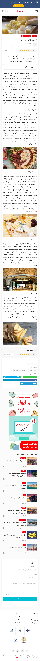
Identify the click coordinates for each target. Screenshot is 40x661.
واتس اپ (34, 377)
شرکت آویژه (18, 657)
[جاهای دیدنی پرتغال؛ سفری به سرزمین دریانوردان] (32, 485)
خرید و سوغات (32, 370)
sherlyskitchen (32, 364)
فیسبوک (34, 380)
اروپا (35, 36)
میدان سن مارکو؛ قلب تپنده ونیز (17, 547)
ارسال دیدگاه (20, 598)
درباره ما (36, 617)
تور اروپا (18, 614)
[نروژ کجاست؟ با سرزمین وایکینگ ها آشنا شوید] (32, 498)
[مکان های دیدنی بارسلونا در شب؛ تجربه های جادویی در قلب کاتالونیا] (32, 473)
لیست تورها (19, 6)
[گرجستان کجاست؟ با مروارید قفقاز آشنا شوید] (32, 461)
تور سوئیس (23, 87)
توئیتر (17, 377)
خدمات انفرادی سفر (15, 623)
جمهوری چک (22, 520)
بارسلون (23, 470)
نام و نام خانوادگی (32, 566)
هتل (19, 620)
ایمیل (35, 574)
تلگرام (34, 383)
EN (7, 11)
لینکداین (17, 380)
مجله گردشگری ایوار (33, 623)
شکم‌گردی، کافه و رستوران (20, 370)
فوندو (35, 211)
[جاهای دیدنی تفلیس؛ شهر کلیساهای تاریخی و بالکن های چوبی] (32, 510)
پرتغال (24, 483)
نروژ (24, 495)
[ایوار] (20, 11)
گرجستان (23, 458)
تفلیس (23, 507)
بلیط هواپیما (17, 617)
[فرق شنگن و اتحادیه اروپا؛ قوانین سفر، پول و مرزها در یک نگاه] (32, 535)
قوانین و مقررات (34, 620)
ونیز (24, 544)
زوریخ (23, 36)
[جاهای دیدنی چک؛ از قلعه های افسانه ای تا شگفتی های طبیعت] (32, 522)
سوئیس (29, 36)
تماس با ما (35, 614)
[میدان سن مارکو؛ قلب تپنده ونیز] (32, 547)
